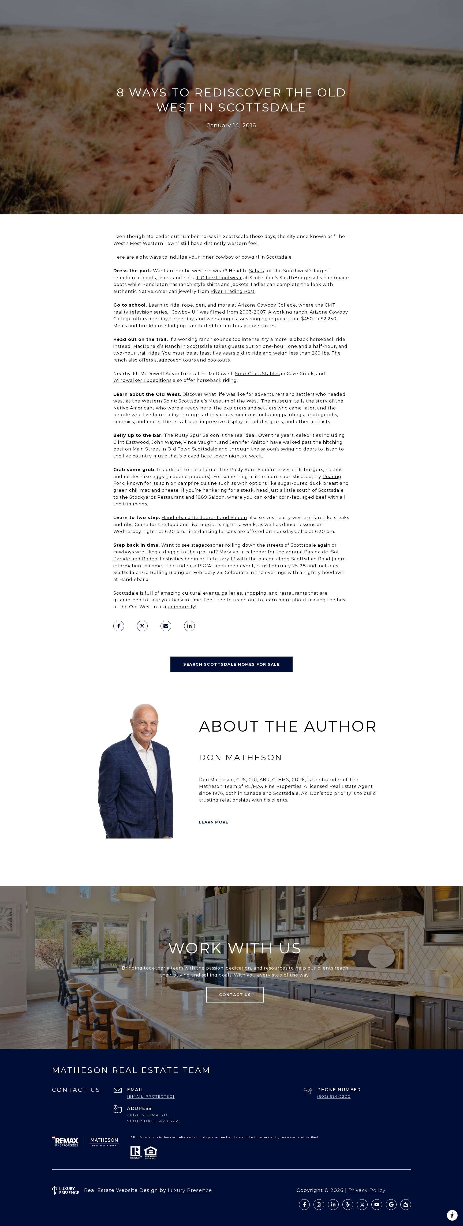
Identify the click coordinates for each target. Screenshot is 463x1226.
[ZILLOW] (122, 852)
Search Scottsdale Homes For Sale (231, 664)
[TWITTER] (92, 852)
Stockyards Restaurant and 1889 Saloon (177, 497)
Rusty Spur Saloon (197, 435)
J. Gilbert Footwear (219, 277)
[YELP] (107, 852)
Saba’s (256, 270)
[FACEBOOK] (152, 852)
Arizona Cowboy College (267, 305)
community (181, 606)
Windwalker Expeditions (142, 380)
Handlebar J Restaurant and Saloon (204, 517)
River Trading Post (233, 291)
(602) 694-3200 (334, 1096)
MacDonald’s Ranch (156, 346)
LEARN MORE (213, 822)
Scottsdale (126, 593)
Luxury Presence (190, 1190)
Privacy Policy (367, 1190)
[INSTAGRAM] (182, 852)
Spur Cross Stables (257, 373)
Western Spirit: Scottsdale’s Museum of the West (200, 401)
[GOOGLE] (129, 867)
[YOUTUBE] (167, 852)
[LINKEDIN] (137, 852)
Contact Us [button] (235, 994)
